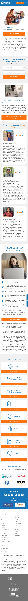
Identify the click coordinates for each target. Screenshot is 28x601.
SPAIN (16, 533)
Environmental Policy (5, 537)
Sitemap (3, 533)
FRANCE (17, 519)
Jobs (2, 519)
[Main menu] (26, 2)
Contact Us (3, 514)
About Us (3, 517)
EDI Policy (3, 539)
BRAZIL (16, 529)
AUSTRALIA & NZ (18, 527)
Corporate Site (4, 525)
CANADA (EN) (18, 523)
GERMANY (17, 531)
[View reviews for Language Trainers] (14, 595)
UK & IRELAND (18, 515)
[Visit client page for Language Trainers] (14, 589)
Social (2, 523)
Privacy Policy (4, 535)
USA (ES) (17, 521)
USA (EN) (17, 517)
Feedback (3, 527)
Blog (2, 521)
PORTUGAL (17, 535)
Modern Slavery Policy (6, 541)
